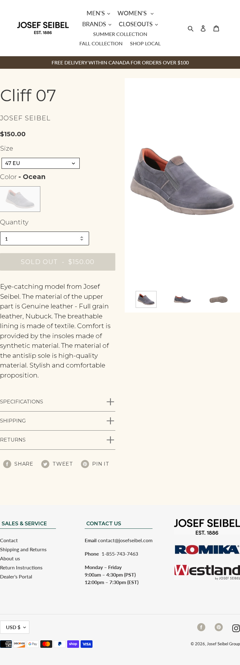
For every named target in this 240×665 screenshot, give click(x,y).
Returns (13, 440)
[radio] (20, 199)
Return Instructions (21, 567)
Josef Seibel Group (223, 643)
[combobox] (41, 163)
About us (10, 558)
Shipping (13, 421)
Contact (9, 540)
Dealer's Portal (16, 576)
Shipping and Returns (23, 549)
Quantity (14, 222)
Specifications (21, 402)
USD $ (13, 627)
